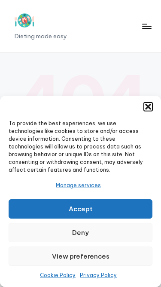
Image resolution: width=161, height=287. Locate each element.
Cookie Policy (58, 275)
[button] (148, 106)
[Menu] (146, 26)
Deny (80, 232)
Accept (81, 209)
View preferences (80, 256)
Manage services (78, 185)
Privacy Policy (98, 275)
